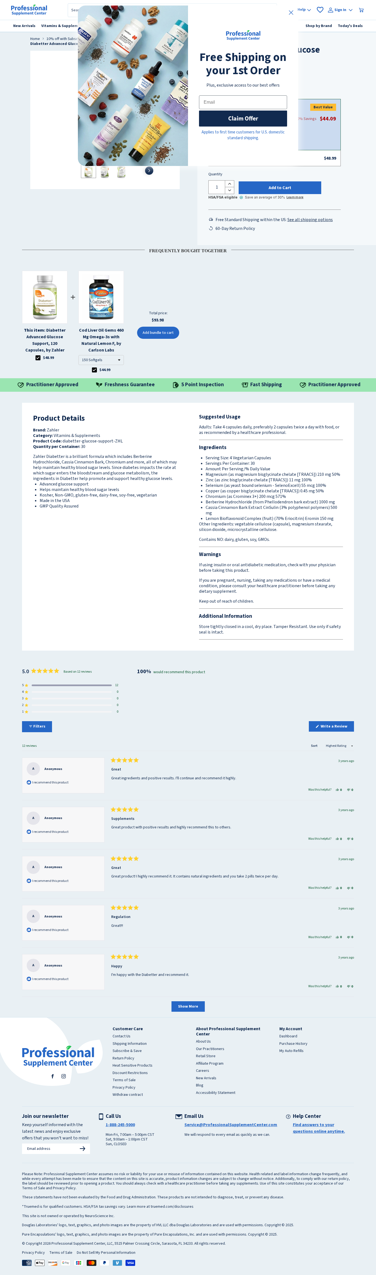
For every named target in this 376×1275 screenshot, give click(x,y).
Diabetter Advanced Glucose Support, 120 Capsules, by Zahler (45, 340)
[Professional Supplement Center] (29, 9)
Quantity (215, 174)
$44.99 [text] (104, 370)
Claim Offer (243, 118)
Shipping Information (130, 1044)
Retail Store (206, 1056)
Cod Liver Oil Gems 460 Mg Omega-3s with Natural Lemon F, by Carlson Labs (101, 340)
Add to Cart (280, 188)
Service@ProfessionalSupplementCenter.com (230, 1125)
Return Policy (123, 1058)
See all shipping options (310, 220)
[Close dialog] (291, 12)
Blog (199, 1085)
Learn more (295, 197)
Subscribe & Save (127, 1051)
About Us (203, 1041)
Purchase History (293, 1044)
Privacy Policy (124, 1087)
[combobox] (101, 360)
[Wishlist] (320, 10)
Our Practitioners (210, 1049)
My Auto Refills (291, 1051)
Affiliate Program (210, 1063)
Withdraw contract (128, 1095)
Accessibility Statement (215, 1093)
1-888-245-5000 (120, 1125)
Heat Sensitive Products (132, 1065)
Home (35, 39)
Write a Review (337, 727)
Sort (314, 745)
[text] (188, 249)
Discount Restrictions (130, 1073)
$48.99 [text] (48, 358)
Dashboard (288, 1036)
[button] (101, 360)
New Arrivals (206, 1078)
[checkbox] (38, 357)
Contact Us (121, 1036)
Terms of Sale (124, 1080)
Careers (202, 1071)
